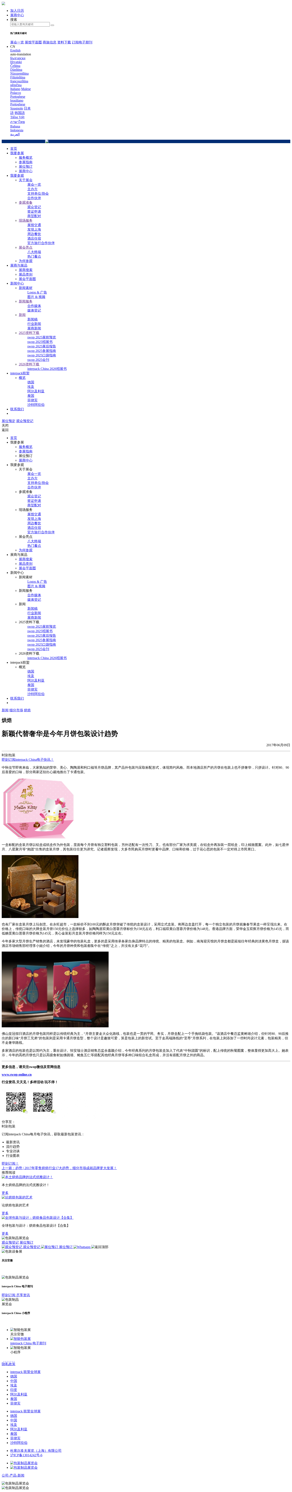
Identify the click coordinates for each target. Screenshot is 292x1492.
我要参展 (17, 153)
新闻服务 (25, 301)
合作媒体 (34, 306)
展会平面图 (27, 279)
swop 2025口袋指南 (41, 355)
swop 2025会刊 (38, 360)
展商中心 (25, 171)
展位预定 (8, 421)
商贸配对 (34, 216)
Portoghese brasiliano (17, 98)
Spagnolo (16, 108)
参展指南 (25, 162)
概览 (22, 378)
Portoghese (17, 104)
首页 (13, 148)
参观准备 (25, 202)
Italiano (15, 89)
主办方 (32, 189)
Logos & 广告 (37, 292)
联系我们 (17, 409)
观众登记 (34, 207)
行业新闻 (34, 324)
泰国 (30, 395)
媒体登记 (34, 310)
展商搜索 (25, 270)
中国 (13, 1381)
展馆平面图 (33, 42)
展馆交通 (34, 225)
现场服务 (25, 220)
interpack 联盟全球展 (25, 1372)
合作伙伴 (34, 198)
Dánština (16, 69)
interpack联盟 (19, 373)
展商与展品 (18, 265)
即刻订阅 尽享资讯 (16, 1295)
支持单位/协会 (38, 193)
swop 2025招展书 (40, 342)
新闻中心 (17, 283)
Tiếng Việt (17, 117)
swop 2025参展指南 (41, 351)
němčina (16, 85)
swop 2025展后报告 (41, 346)
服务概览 (25, 157)
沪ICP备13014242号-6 (26, 1455)
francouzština (19, 81)
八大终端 (34, 252)
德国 (30, 382)
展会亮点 (25, 247)
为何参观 (25, 261)
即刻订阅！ (10, 1163)
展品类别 (25, 274)
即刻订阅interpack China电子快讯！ (28, 759)
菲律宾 (32, 400)
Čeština (15, 66)
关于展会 (25, 180)
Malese (26, 89)
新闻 (22, 315)
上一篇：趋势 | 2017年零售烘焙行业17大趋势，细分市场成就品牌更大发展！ (59, 1168)
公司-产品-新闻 (13, 1475)
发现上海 (34, 229)
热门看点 (34, 256)
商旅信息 (49, 42)
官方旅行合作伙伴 (41, 243)
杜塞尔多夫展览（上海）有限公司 (36, 1450)
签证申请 (34, 211)
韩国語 (20, 113)
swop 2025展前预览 (41, 337)
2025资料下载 (29, 333)
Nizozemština (19, 73)
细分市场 (16, 710)
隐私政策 (8, 1364)
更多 (5, 1193)
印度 (13, 1390)
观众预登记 (24, 421)
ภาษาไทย (17, 122)
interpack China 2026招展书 (47, 369)
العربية (15, 134)
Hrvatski (16, 62)
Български (17, 58)
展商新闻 (34, 328)
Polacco (15, 93)
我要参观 (17, 175)
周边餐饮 (34, 234)
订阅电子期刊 (82, 42)
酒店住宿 (34, 238)
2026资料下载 (29, 364)
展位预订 (25, 166)
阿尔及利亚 (35, 391)
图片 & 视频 (36, 297)
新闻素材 (25, 288)
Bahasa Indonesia (16, 128)
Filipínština (17, 77)
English (15, 50)
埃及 (30, 387)
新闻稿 (32, 319)
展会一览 (17, 42)
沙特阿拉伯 (35, 404)
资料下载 (64, 42)
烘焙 (27, 710)
